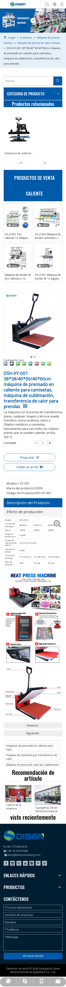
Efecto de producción (25, 511)
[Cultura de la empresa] (18, 793)
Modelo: (11, 483)
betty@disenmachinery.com (24, 855)
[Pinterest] (38, 863)
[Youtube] (25, 863)
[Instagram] (31, 863)
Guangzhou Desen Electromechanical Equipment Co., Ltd (47, 809)
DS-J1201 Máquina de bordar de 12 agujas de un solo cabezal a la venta (48, 276)
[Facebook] (6, 863)
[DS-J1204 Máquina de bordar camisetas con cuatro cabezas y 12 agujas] (48, 217)
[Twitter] (18, 863)
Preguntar (27, 457)
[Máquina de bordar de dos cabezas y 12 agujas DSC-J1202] (18, 257)
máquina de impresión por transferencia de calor (31, 756)
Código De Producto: (20, 493)
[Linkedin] (12, 863)
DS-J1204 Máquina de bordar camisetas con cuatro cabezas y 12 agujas (48, 236)
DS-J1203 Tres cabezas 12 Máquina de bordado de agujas (18, 236)
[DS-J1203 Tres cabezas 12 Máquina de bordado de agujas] (18, 217)
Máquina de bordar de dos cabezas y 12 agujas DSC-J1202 (18, 276)
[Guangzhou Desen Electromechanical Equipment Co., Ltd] (48, 795)
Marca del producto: (20, 488)
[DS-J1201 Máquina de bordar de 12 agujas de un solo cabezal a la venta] (48, 257)
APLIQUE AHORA (33, 956)
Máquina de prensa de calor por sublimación (32, 764)
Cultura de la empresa (13, 806)
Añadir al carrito (27, 467)
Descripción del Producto (28, 502)
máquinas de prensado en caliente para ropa (29, 747)
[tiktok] (44, 863)
